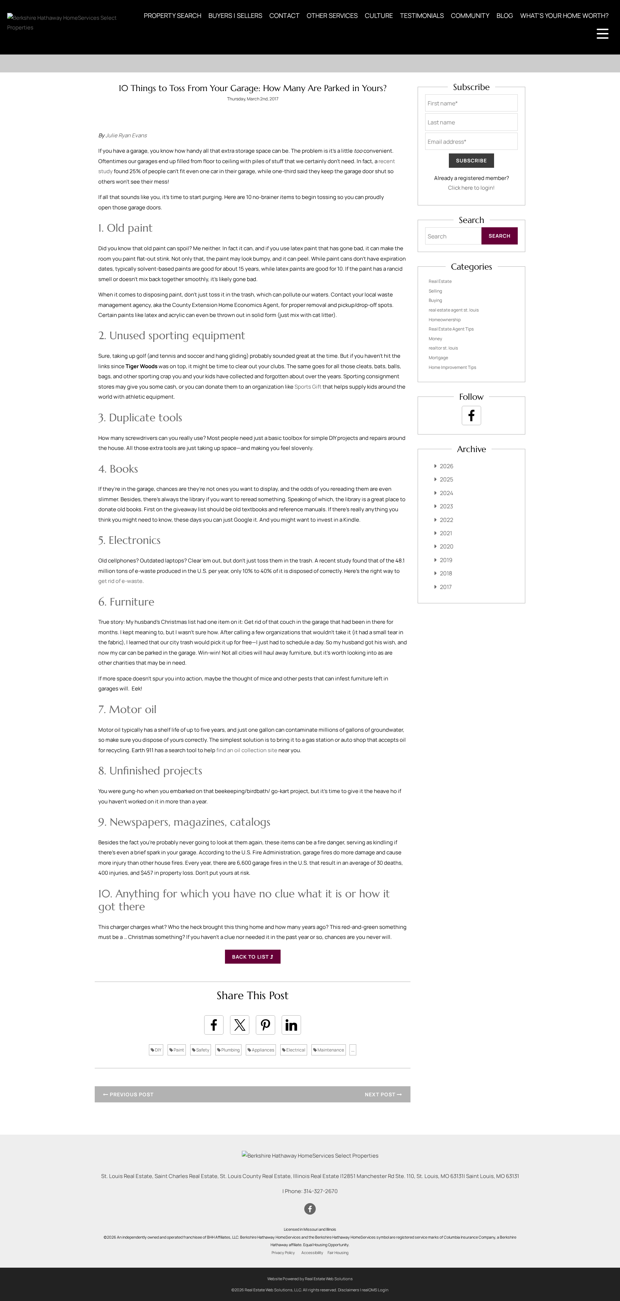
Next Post (381, 1094)
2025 (446, 479)
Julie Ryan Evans (126, 135)
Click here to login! (471, 187)
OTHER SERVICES (332, 15)
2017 (446, 587)
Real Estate (440, 281)
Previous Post (131, 1094)
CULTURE (379, 15)
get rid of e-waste (120, 581)
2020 (447, 546)
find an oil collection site (246, 750)
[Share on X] (239, 1025)
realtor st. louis (443, 348)
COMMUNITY (470, 15)
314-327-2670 (321, 1191)
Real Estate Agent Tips (451, 329)
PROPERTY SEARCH (172, 15)
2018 (446, 573)
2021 (446, 533)
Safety (202, 1050)
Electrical (295, 1050)
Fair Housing (338, 1252)
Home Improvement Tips (452, 367)
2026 (447, 466)
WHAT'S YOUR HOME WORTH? (564, 15)
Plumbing (230, 1050)
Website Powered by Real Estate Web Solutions (310, 1278)
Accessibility (312, 1252)
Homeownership (445, 320)
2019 (446, 560)
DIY (157, 1050)
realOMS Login (375, 1289)
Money (435, 339)
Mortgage (438, 358)
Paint (178, 1050)
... (352, 1050)
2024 (446, 493)
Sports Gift (308, 386)
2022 (446, 520)
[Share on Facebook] (214, 1025)
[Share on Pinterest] (265, 1025)
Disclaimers (348, 1289)
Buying (435, 300)
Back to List (251, 956)
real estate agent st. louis (454, 310)
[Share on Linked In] (291, 1025)
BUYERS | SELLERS (235, 15)
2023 (446, 506)
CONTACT (284, 15)
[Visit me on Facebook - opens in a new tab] (471, 415)
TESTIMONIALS (422, 15)
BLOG (505, 15)
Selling (435, 291)
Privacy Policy (283, 1252)
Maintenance (330, 1050)
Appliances (262, 1050)
